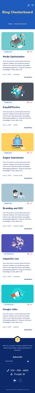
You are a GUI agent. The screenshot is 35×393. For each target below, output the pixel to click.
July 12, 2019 (7, 74)
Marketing (8, 52)
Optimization (8, 254)
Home (10, 24)
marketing (16, 276)
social (20, 175)
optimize (16, 327)
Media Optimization (13, 56)
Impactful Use (11, 258)
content (15, 175)
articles (15, 125)
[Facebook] (20, 380)
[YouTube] (15, 380)
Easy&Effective (11, 107)
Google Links (10, 309)
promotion (16, 74)
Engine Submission (13, 157)
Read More (28, 77)
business (16, 226)
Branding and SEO (13, 208)
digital (21, 226)
